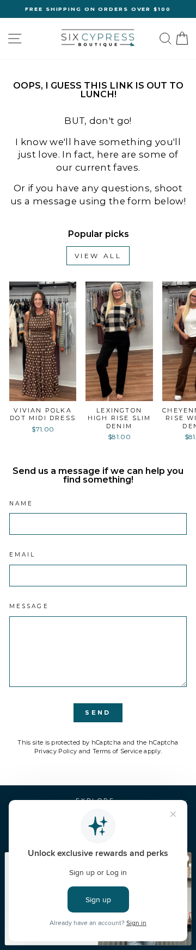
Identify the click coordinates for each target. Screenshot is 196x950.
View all (98, 256)
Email (22, 554)
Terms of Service (117, 751)
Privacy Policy (55, 751)
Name (21, 503)
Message (29, 606)
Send (98, 712)
